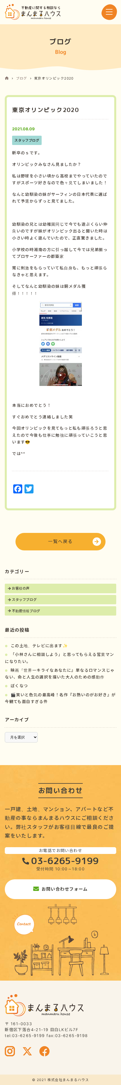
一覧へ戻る (60, 541)
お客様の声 (21, 588)
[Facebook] (44, 1052)
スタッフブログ (24, 600)
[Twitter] (27, 1052)
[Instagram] (10, 1052)
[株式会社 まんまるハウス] (32, 12)
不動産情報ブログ (26, 611)
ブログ (21, 78)
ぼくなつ (19, 685)
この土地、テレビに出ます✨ (39, 645)
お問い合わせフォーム (65, 889)
